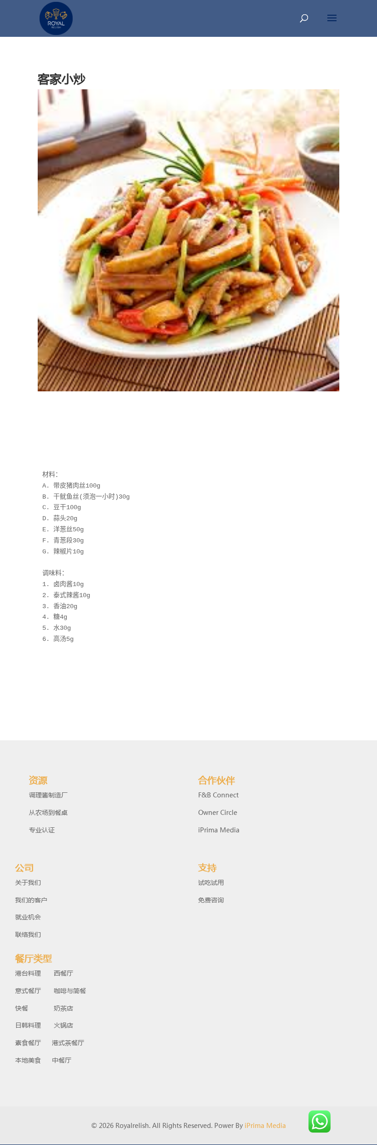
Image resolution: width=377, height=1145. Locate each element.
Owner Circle (217, 812)
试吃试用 (211, 882)
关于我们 (28, 882)
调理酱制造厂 (48, 794)
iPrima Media (219, 829)
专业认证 (42, 829)
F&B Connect (218, 794)
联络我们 (28, 934)
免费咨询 (211, 899)
